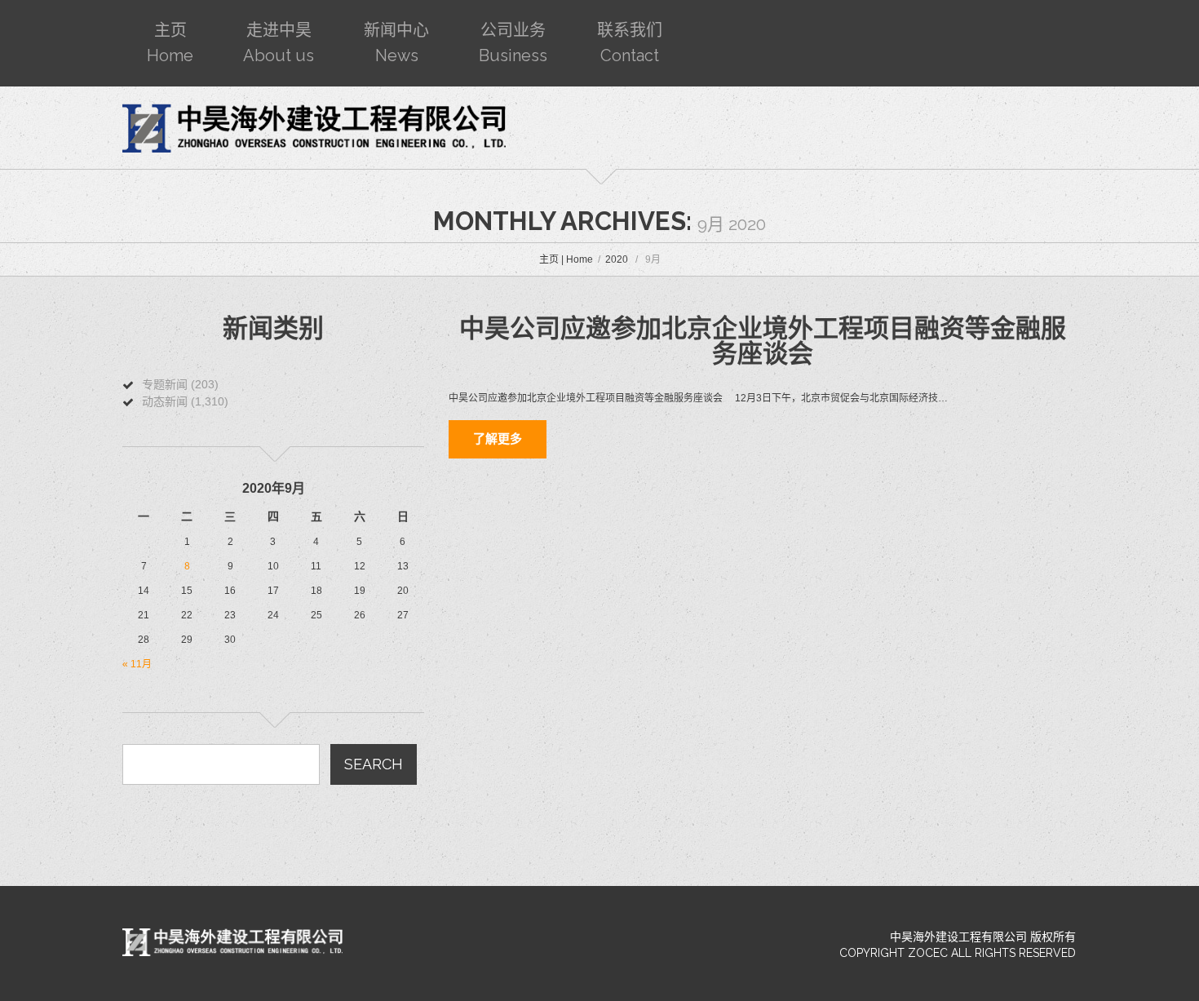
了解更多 (497, 439)
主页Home (170, 42)
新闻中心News (396, 42)
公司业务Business (513, 42)
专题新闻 (165, 384)
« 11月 (137, 664)
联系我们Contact (629, 42)
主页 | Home (566, 259)
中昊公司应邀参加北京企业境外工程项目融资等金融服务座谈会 (762, 340)
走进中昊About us (278, 42)
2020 (616, 259)
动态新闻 (165, 401)
